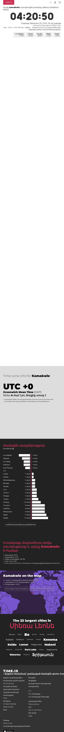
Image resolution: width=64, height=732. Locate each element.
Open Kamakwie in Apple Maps (42, 589)
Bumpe (42, 634)
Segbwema (52, 649)
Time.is (9, 2)
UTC (4, 471)
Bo (26, 634)
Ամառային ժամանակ (11, 689)
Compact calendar (9, 704)
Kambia (38, 639)
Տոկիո (57, 35)
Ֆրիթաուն (43, 654)
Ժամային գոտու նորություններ (39, 683)
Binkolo (12, 634)
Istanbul (6, 493)
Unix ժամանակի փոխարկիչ (38, 697)
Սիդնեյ (5, 518)
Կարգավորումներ (34, 701)
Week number (8, 707)
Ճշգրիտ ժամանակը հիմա (12, 678)
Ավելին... (28, 27)
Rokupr (41, 649)
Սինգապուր (7, 512)
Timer (5, 698)
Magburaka (36, 644)
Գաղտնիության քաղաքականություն (16, 726)
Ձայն (5, 710)
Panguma (9, 649)
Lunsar (23, 644)
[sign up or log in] (55, 3)
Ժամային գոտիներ (10, 686)
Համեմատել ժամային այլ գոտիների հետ (21, 524)
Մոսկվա (6, 496)
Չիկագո (6, 458)
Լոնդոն (30, 35)
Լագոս (5, 474)
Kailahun (20, 639)
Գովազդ (6, 720)
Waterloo (15, 654)
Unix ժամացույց (34, 694)
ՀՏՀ (29, 707)
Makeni (50, 644)
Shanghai (6, 505)
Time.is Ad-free (33, 704)
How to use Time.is (35, 710)
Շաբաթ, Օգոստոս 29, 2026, (41, 23)
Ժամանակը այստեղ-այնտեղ (13, 681)
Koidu (12, 644)
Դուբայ (5, 499)
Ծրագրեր (31, 678)
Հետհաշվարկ (8, 695)
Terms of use (7, 723)
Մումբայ (6, 502)
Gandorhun (50, 634)
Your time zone (8, 683)
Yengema (26, 654)
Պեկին (48, 35)
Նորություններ (33, 686)
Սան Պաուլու (8, 468)
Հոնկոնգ (6, 508)
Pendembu (18, 649)
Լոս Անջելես (19, 35)
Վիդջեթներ (32, 681)
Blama (20, 634)
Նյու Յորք (6, 461)
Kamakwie (30, 639)
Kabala (10, 639)
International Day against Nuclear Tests (47, 25)
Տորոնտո (6, 465)
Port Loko (30, 649)
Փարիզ (39, 35)
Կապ (30, 716)
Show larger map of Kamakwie (16, 589)
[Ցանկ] (60, 2)
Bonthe (34, 634)
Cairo (5, 489)
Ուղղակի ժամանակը (11, 692)
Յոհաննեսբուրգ (9, 480)
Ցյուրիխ (6, 483)
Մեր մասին (32, 713)
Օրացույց (6, 701)
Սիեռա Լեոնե (32, 626)
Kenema (50, 639)
